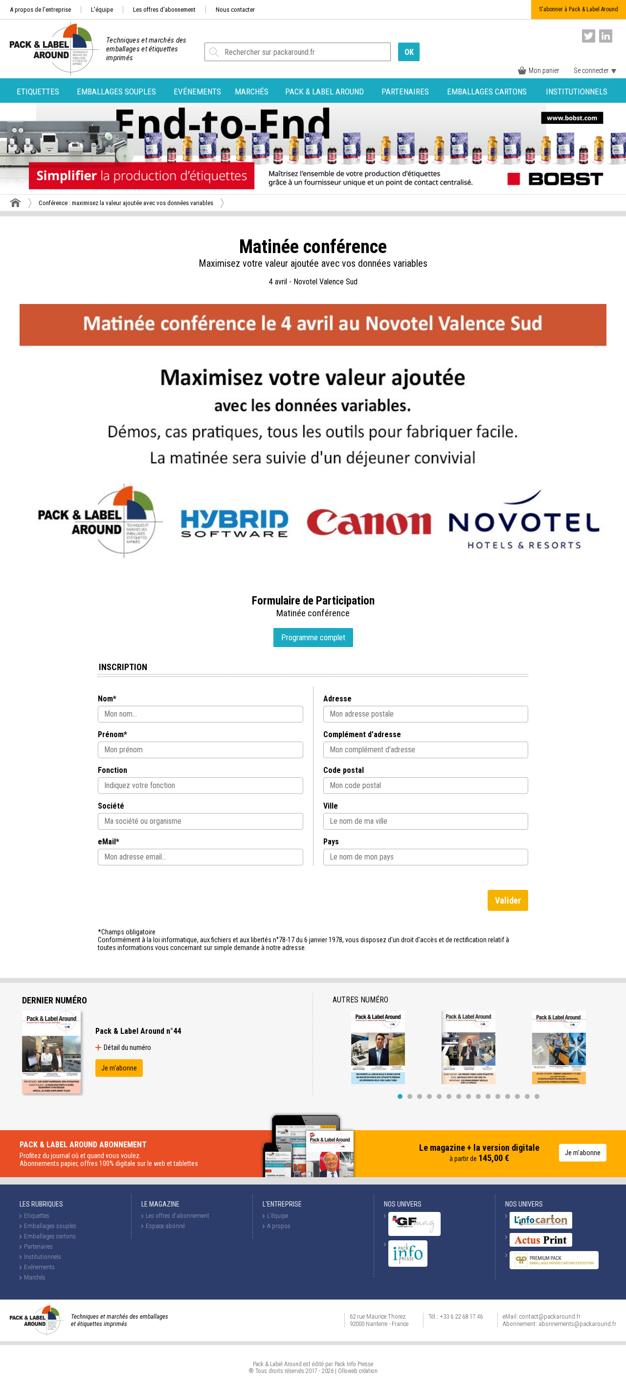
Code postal (343, 770)
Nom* (107, 698)
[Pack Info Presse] (407, 1264)
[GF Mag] (414, 1233)
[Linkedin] (605, 36)
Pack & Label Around (324, 91)
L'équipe (102, 9)
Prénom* (112, 734)
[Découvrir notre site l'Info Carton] (541, 1226)
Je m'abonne (119, 1068)
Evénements (197, 91)
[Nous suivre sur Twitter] (588, 36)
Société (111, 806)
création (368, 1371)
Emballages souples (116, 91)
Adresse (337, 698)
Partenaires (405, 91)
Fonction (112, 770)
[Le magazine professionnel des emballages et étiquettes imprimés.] (49, 49)
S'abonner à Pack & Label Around (578, 9)
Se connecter (591, 70)
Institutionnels (576, 91)
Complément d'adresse (362, 734)
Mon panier (544, 70)
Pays (331, 841)
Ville (330, 806)
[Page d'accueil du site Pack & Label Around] (15, 202)
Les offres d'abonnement (164, 9)
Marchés (251, 91)
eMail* (108, 841)
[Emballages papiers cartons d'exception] (554, 1267)
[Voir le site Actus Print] (541, 1244)
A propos (279, 1226)
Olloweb (348, 1371)
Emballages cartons (487, 91)
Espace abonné (165, 1226)
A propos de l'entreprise (40, 9)
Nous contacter (235, 9)
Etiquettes (38, 91)
